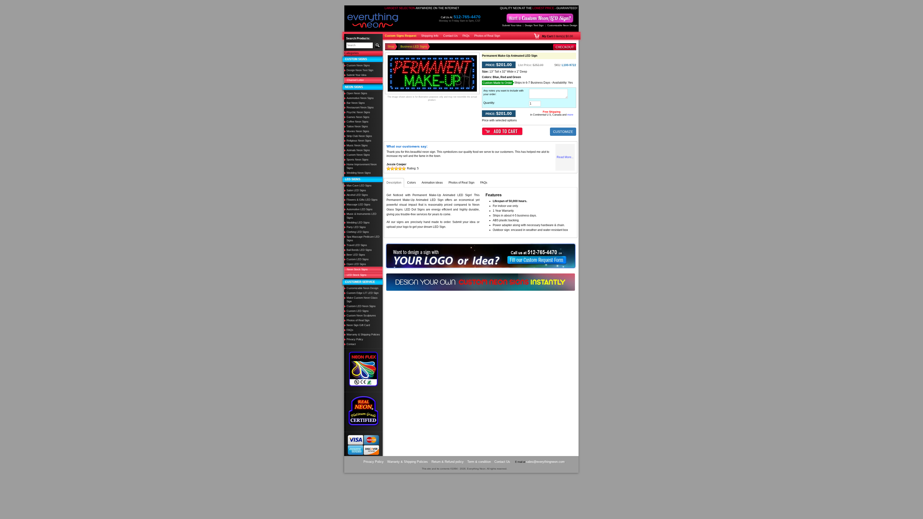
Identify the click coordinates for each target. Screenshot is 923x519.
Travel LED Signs (357, 245)
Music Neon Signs (357, 145)
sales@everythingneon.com (545, 461)
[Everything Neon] (372, 21)
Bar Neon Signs (356, 102)
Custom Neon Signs (358, 65)
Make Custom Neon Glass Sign (362, 299)
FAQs (465, 35)
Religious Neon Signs (359, 140)
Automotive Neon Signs (360, 98)
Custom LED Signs (358, 259)
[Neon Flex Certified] (363, 369)
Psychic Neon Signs (358, 112)
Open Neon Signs (357, 93)
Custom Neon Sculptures (361, 315)
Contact (351, 344)
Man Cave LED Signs (359, 185)
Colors (411, 182)
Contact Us (450, 35)
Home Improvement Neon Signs (362, 166)
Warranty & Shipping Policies (363, 334)
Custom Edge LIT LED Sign (363, 292)
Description (394, 182)
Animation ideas (432, 182)
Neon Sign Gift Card (358, 325)
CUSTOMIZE (563, 132)
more (570, 114)
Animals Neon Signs (358, 150)
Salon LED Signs (356, 190)
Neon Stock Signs (357, 269)
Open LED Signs (356, 264)
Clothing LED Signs (358, 231)
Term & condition (479, 461)
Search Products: (358, 38)
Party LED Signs (356, 227)
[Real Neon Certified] (363, 410)
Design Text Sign (534, 25)
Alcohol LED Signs (357, 194)
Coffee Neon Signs (357, 121)
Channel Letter (355, 80)
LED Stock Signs (357, 274)
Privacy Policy (355, 339)
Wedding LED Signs (358, 222)
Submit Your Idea (511, 25)
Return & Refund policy (447, 461)
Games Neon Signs (358, 117)
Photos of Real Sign (487, 35)
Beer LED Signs (356, 254)
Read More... (565, 157)
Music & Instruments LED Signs (361, 215)
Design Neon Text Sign (360, 70)
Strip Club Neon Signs (359, 136)
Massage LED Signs (358, 204)
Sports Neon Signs (357, 159)
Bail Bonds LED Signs (359, 249)
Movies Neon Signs (358, 131)
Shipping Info (429, 35)
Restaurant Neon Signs (360, 107)
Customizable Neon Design (562, 25)
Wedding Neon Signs (359, 172)
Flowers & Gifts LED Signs (362, 199)
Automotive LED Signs (360, 209)
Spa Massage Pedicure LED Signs (363, 238)
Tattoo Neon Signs (357, 126)
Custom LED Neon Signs (361, 306)
